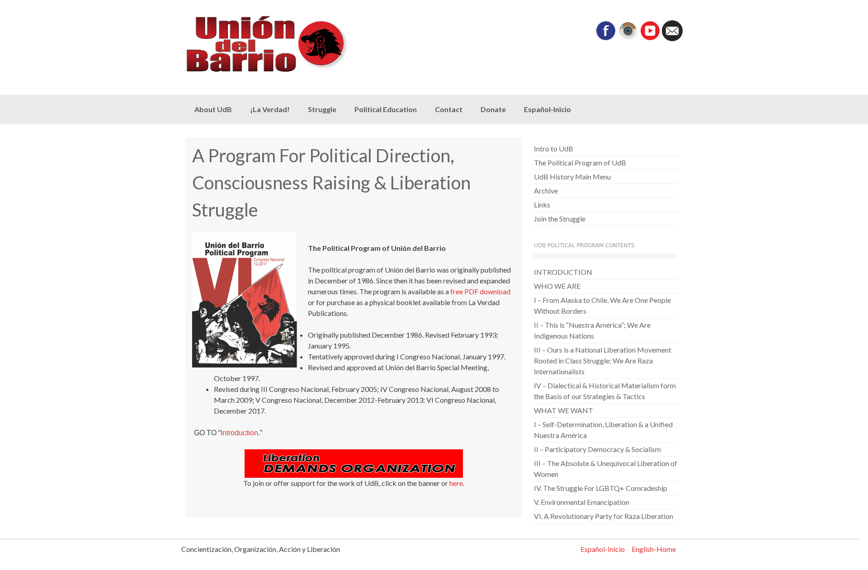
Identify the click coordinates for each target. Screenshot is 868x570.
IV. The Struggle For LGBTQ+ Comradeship (600, 488)
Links (542, 204)
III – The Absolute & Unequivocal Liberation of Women (605, 468)
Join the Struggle (559, 218)
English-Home (654, 549)
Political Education (385, 109)
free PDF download (480, 291)
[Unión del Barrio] (284, 44)
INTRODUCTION (563, 272)
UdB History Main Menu (572, 176)
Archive (546, 190)
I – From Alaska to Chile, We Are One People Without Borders (602, 305)
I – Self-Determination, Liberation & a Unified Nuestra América (603, 429)
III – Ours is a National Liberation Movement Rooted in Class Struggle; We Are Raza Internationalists (602, 360)
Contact (448, 109)
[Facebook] (605, 38)
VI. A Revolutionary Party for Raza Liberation (603, 516)
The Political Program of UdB (580, 162)
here (456, 483)
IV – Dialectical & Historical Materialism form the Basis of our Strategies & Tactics (605, 390)
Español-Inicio (547, 109)
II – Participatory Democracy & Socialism (597, 449)
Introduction (239, 433)
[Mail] (672, 38)
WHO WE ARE (557, 286)
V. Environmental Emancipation (581, 502)
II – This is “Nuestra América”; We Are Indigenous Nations (592, 330)
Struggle (322, 109)
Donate (493, 109)
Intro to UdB (553, 148)
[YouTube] (650, 38)
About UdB (213, 109)
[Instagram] (628, 38)
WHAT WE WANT (563, 410)
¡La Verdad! (270, 109)
